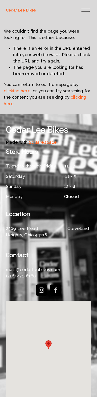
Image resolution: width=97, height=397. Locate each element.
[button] (48, 345)
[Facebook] (55, 290)
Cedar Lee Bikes (21, 10)
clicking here (17, 90)
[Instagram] (41, 290)
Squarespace (43, 142)
